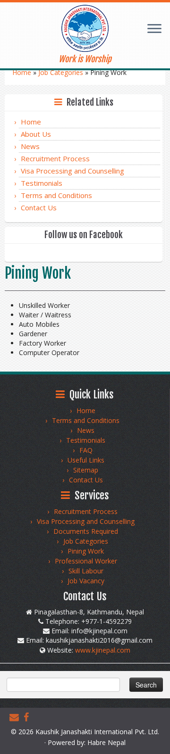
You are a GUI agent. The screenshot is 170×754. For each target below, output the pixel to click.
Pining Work (86, 551)
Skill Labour (85, 570)
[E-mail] (16, 717)
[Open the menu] (154, 30)
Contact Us (39, 207)
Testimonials (41, 183)
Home (21, 72)
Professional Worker (86, 560)
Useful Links (86, 460)
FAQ (86, 450)
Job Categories (60, 72)
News (30, 146)
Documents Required (85, 531)
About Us (36, 134)
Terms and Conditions (56, 195)
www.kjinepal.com (102, 650)
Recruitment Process (55, 158)
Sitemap (85, 469)
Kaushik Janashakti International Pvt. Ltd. (97, 731)
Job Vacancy (86, 580)
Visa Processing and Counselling (72, 170)
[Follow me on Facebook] (29, 717)
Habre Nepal (106, 742)
